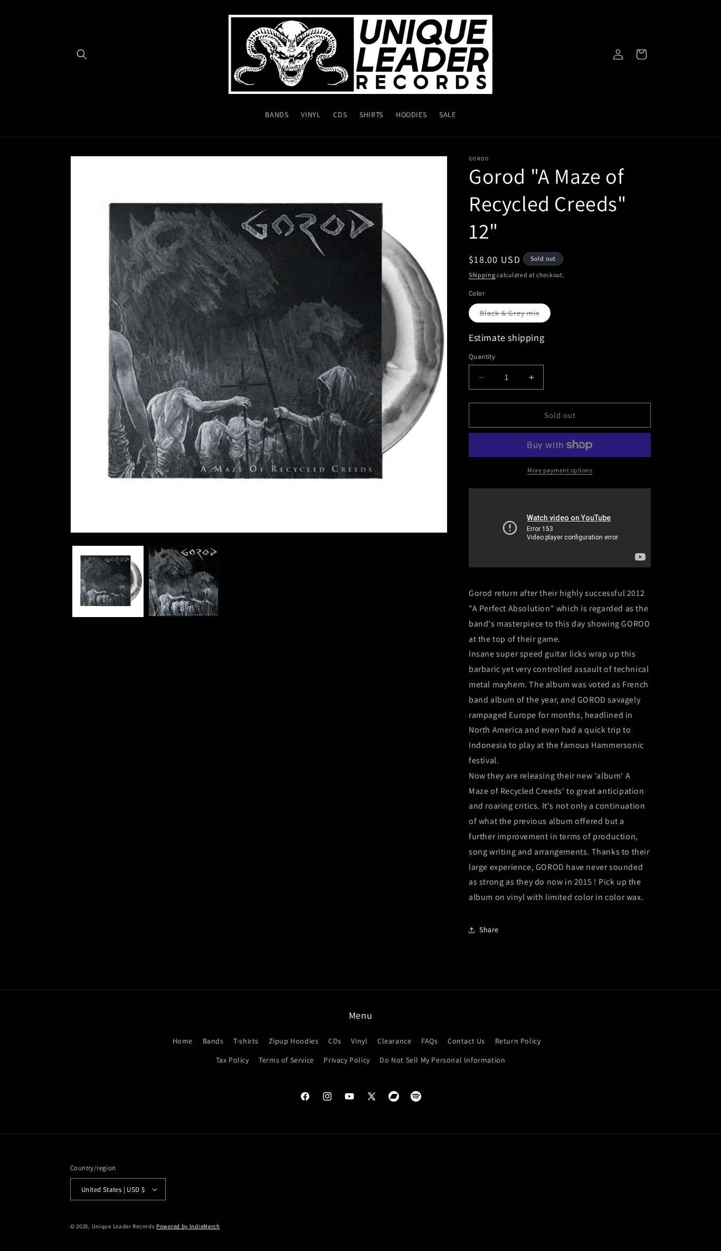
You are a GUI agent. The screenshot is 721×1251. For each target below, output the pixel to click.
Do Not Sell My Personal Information (442, 1060)
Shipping (482, 275)
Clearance (394, 1041)
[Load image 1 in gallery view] (108, 581)
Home (183, 1041)
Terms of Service (286, 1060)
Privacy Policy (346, 1060)
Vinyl (359, 1041)
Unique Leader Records (123, 1226)
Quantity (482, 356)
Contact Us (466, 1041)
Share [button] (489, 929)
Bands (213, 1041)
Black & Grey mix (515, 315)
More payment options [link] (559, 470)
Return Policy (518, 1041)
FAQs (429, 1041)
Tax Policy (232, 1060)
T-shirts (246, 1041)
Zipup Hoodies (294, 1041)
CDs (334, 1041)
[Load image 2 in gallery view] (183, 581)
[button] (81, 54)
